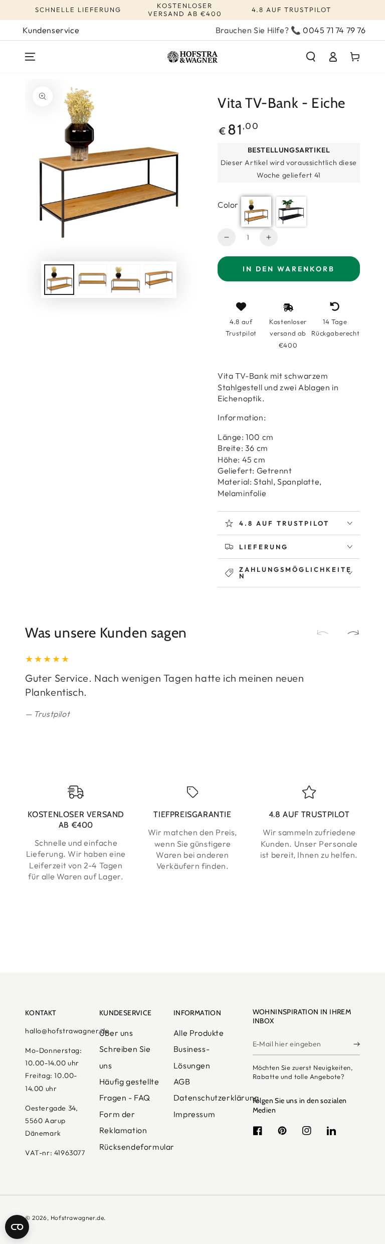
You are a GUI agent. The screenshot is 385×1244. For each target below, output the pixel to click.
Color (228, 205)
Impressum (194, 1114)
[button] (311, 57)
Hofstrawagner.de (77, 1217)
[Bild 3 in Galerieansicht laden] (125, 279)
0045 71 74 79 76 (334, 30)
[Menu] (30, 57)
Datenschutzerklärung (216, 1098)
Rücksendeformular (136, 1147)
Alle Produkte (198, 1033)
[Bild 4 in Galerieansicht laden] (158, 279)
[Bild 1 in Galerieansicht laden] (59, 279)
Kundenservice (51, 30)
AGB (181, 1081)
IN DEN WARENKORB (289, 268)
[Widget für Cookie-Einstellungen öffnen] (17, 1227)
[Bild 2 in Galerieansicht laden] (92, 279)
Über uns (116, 1033)
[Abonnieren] (356, 1044)
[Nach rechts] (349, 634)
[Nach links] (327, 634)
